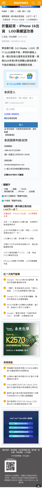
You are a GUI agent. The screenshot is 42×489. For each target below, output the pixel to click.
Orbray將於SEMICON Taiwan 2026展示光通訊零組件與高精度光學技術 (22, 386)
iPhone (21, 192)
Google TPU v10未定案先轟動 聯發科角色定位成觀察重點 (22, 297)
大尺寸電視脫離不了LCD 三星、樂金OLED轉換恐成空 (20, 254)
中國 (6, 189)
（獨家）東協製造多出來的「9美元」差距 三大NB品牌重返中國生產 (22, 289)
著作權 (34, 450)
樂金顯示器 (9, 192)
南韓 (14, 189)
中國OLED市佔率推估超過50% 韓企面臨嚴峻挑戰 (21, 245)
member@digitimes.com (14, 165)
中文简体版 (17, 456)
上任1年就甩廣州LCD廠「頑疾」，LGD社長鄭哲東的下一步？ (21, 231)
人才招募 (27, 452)
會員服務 (13, 450)
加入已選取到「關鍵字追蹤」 (16, 196)
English (26, 456)
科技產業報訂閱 (24, 450)
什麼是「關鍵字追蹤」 (13, 201)
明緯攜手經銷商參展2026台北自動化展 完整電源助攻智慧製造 (22, 369)
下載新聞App (10, 459)
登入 (21, 125)
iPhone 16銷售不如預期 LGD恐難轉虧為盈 (20, 262)
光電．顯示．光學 (23, 11)
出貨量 (32, 192)
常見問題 (19, 452)
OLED (23, 189)
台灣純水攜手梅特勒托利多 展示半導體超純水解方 (22, 377)
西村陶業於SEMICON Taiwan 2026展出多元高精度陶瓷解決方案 (22, 402)
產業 (12, 11)
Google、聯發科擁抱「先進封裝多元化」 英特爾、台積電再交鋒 (22, 314)
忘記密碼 (7, 114)
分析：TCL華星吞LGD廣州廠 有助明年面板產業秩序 (21, 223)
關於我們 (5, 450)
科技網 (4, 11)
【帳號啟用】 (9, 135)
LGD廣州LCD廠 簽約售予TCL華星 (19, 238)
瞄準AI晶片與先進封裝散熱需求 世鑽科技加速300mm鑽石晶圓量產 (22, 394)
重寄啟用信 (15, 114)
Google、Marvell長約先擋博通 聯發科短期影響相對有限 (22, 281)
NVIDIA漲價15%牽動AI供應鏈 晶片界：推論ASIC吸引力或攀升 (22, 306)
